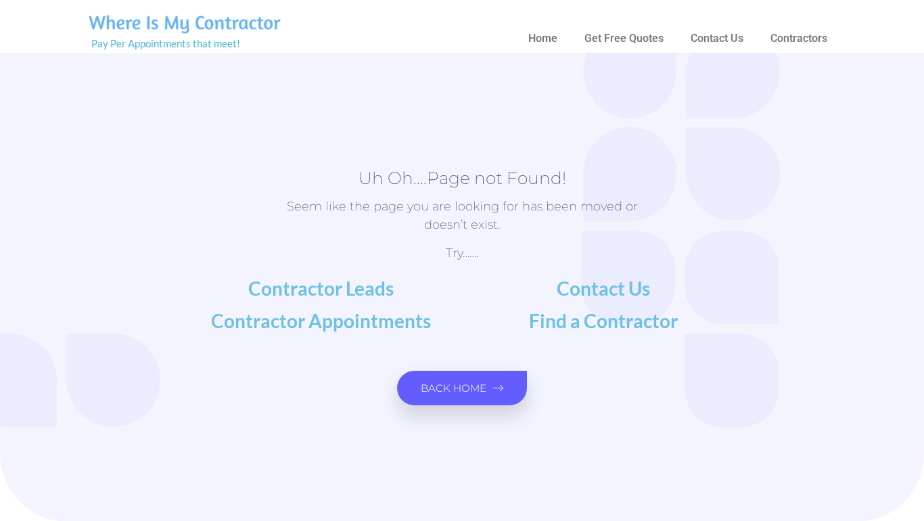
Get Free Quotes (624, 38)
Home (542, 38)
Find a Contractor (603, 320)
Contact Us (717, 38)
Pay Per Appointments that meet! (165, 43)
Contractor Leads (321, 288)
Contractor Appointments (321, 320)
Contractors (798, 38)
